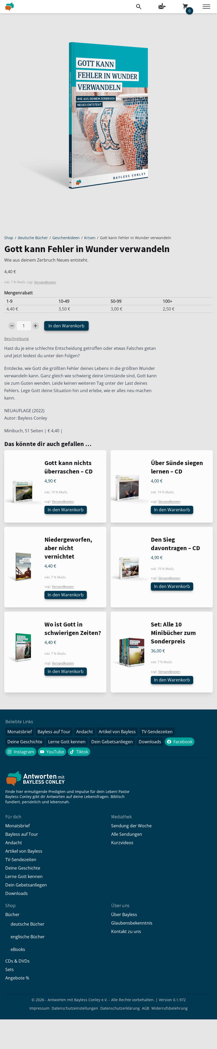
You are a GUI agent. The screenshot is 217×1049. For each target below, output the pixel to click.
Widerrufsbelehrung (169, 1008)
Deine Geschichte (24, 742)
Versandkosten (45, 282)
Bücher (12, 914)
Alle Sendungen (126, 834)
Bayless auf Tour (54, 732)
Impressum (39, 1008)
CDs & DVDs (17, 961)
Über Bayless (124, 914)
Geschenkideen (66, 237)
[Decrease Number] (11, 325)
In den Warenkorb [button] (66, 510)
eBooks (18, 949)
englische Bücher (28, 937)
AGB (145, 1008)
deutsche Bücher (33, 237)
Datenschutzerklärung (120, 1008)
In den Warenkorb (66, 326)
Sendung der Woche (131, 826)
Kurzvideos (122, 843)
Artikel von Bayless (117, 732)
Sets (9, 969)
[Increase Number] (35, 325)
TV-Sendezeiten (157, 732)
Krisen (90, 237)
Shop (8, 237)
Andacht (84, 732)
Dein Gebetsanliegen (112, 742)
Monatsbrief (19, 732)
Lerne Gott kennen (66, 742)
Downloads (150, 742)
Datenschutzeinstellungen (75, 1008)
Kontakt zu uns (126, 931)
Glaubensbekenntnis (131, 923)
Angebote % (17, 978)
